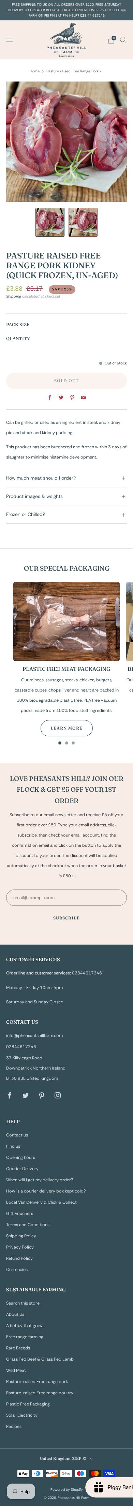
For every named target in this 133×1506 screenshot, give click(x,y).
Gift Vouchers (19, 1213)
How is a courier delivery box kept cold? (46, 1191)
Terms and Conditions (27, 1224)
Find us (13, 1146)
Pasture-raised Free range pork (37, 1381)
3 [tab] (73, 744)
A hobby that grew (24, 1325)
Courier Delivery (22, 1168)
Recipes (13, 1426)
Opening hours (20, 1157)
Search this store (23, 1303)
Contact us (17, 1135)
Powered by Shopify (66, 1489)
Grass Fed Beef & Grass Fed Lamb (40, 1359)
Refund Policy (19, 1258)
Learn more (67, 728)
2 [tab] (66, 744)
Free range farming (24, 1337)
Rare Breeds (18, 1348)
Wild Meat (16, 1370)
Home (35, 71)
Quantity (18, 338)
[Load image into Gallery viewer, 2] (83, 222)
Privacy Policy (20, 1247)
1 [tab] (60, 744)
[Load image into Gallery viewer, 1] (49, 222)
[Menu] (9, 40)
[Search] (123, 39)
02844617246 (21, 1047)
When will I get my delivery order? (39, 1180)
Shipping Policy (21, 1236)
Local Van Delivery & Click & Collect (41, 1202)
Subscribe (66, 917)
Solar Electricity (22, 1415)
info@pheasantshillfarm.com (34, 1035)
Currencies (17, 1269)
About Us (15, 1314)
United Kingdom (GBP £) (63, 1458)
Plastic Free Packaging (28, 1404)
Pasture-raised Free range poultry (39, 1393)
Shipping (13, 296)
